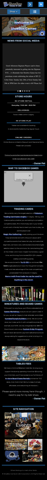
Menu (35, 444)
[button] (30, 4)
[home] (13, 4)
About (32, 456)
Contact (13, 456)
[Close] (30, 176)
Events (23, 425)
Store (16, 444)
